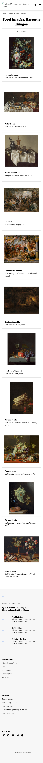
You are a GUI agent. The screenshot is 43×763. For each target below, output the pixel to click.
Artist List (5, 677)
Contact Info (6, 670)
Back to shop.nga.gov (9, 702)
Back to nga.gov (7, 699)
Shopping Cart (7, 674)
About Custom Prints (9, 663)
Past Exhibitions (8, 713)
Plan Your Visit (7, 706)
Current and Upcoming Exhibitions (14, 710)
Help (4, 666)
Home (4, 14)
